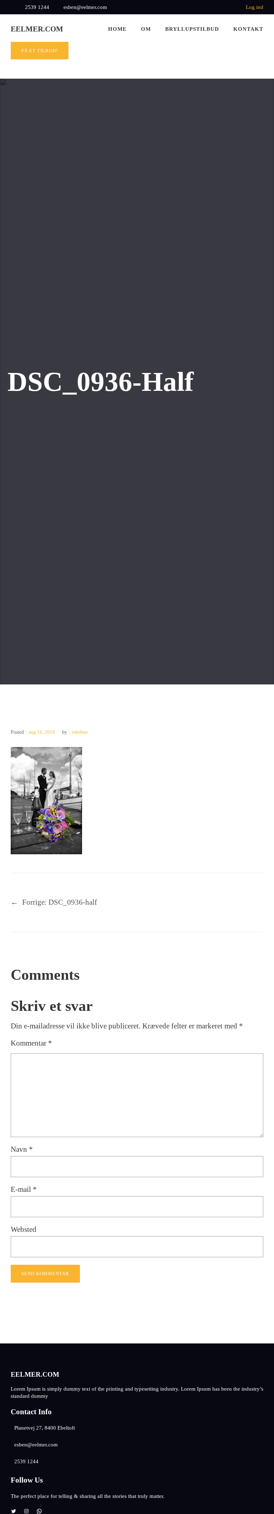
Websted (23, 1229)
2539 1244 (37, 7)
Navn (22, 1149)
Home (117, 29)
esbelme (80, 732)
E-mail (24, 1189)
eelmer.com (37, 29)
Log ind (254, 7)
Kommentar (31, 1043)
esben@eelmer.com (85, 7)
